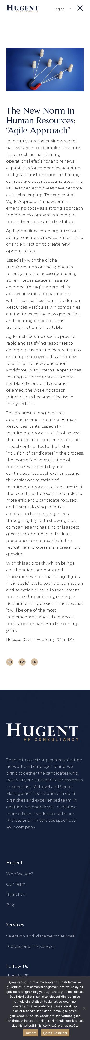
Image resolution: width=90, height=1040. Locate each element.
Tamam (30, 1033)
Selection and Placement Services (40, 936)
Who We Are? (19, 874)
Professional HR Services (30, 946)
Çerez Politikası (55, 1033)
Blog (11, 905)
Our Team (16, 884)
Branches (15, 894)
